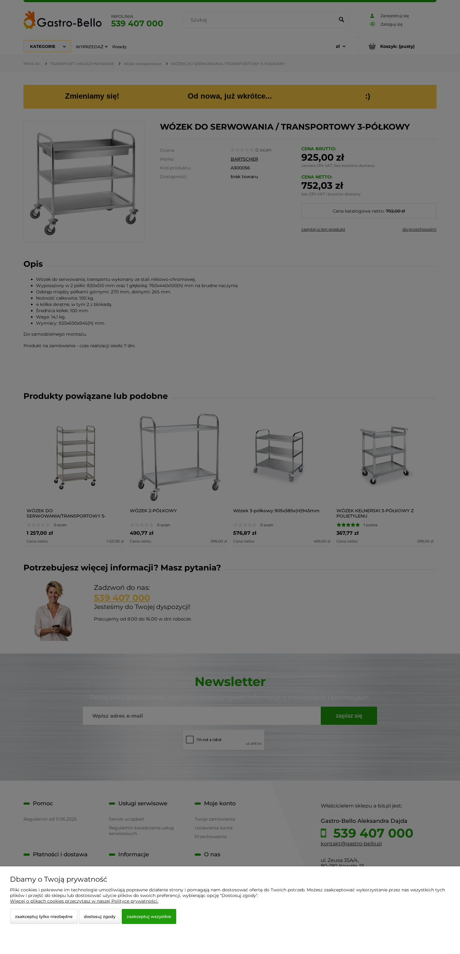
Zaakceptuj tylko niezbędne (44, 916)
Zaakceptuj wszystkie (149, 916)
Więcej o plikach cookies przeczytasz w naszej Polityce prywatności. (84, 901)
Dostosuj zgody (99, 916)
